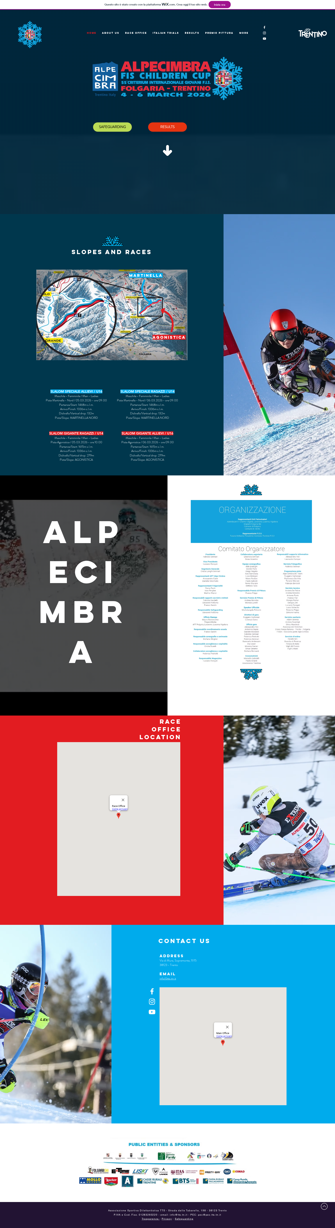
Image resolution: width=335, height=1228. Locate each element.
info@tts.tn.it (168, 978)
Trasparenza (151, 1219)
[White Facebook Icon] (264, 27)
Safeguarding (184, 1219)
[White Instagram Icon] (264, 33)
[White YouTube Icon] (264, 39)
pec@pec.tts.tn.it (209, 1214)
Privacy (167, 1219)
